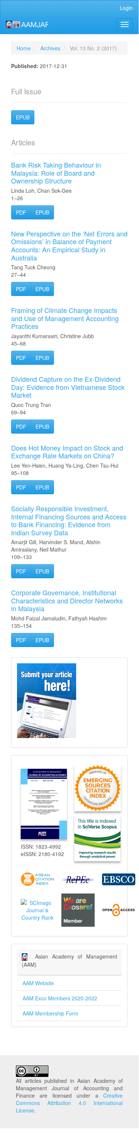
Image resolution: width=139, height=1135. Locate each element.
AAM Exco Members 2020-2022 (60, 998)
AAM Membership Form (50, 1013)
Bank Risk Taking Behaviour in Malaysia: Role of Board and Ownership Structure (56, 172)
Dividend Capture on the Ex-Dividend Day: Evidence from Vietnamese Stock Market (68, 387)
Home (24, 48)
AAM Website (38, 983)
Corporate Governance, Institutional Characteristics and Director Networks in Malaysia (67, 600)
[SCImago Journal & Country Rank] (37, 909)
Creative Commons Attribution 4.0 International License (69, 1103)
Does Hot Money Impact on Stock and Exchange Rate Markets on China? (67, 452)
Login (126, 7)
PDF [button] (21, 212)
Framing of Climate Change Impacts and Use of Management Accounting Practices (65, 318)
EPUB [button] (23, 117)
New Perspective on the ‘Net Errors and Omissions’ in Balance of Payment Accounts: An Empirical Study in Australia (69, 245)
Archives (50, 48)
